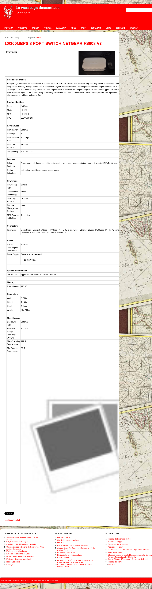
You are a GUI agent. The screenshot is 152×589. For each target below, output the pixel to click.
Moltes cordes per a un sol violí (18, 559)
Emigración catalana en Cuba (18, 554)
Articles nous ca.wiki (116, 547)
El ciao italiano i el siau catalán (69, 555)
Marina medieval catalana (16, 551)
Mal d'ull (60, 543)
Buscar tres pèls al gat (66, 552)
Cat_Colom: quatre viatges (17, 542)
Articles (38, 38)
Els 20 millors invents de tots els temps (72, 545)
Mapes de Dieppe (115, 542)
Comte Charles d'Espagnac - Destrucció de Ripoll (128, 559)
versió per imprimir (12, 520)
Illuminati (111, 565)
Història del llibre (13, 562)
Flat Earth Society (64, 537)
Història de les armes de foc (119, 539)
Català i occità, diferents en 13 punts (21, 544)
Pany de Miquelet (115, 552)
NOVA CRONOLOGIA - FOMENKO (20, 556)
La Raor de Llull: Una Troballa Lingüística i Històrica (129, 550)
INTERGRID (25, 580)
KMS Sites (54, 580)
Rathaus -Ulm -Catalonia (118, 544)
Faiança (9, 565)
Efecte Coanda (63, 558)
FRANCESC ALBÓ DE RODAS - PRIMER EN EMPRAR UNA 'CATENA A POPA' (75, 561)
